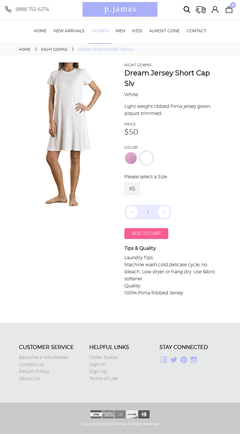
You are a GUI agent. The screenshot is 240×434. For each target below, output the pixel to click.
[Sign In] (215, 9)
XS (132, 188)
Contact (196, 31)
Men (120, 31)
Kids (137, 31)
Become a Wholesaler (43, 357)
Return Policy (34, 371)
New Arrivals (69, 31)
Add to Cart (146, 233)
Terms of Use (103, 378)
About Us (29, 378)
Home (40, 31)
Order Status (103, 357)
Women (100, 31)
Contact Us (31, 364)
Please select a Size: (146, 176)
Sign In (97, 364)
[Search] (187, 9)
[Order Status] (201, 9)
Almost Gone (164, 31)
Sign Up (98, 371)
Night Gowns (54, 49)
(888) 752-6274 (32, 9)
